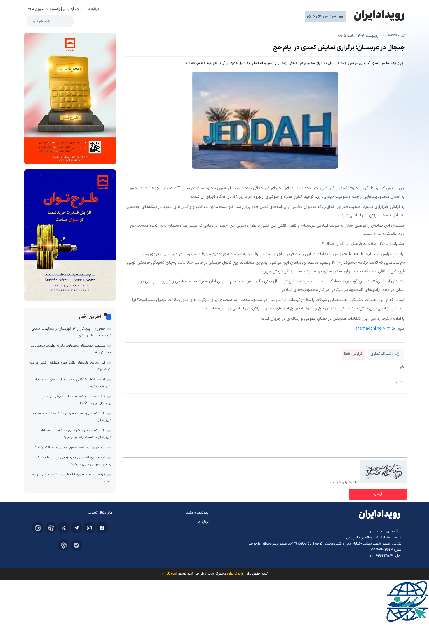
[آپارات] (51, 527)
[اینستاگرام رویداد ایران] (89, 527)
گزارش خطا (353, 354)
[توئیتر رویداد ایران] (63, 527)
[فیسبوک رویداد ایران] (102, 527)
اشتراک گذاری (381, 354)
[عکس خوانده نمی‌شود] (383, 482)
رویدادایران (236, 573)
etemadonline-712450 (375, 329)
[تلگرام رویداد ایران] (76, 527)
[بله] (76, 545)
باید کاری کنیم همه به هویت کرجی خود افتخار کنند (69, 447)
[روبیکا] (63, 545)
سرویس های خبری (321, 16)
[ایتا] (38, 527)
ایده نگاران (169, 573)
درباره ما (93, 9)
